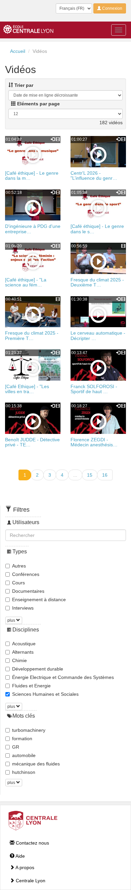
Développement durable (37, 669)
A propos (24, 867)
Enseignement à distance (39, 599)
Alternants (23, 652)
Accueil (17, 51)
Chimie (19, 660)
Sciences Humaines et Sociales (45, 694)
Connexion (111, 8)
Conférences (25, 574)
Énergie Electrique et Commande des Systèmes (63, 677)
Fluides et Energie (31, 685)
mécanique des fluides (36, 763)
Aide (19, 856)
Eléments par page (38, 103)
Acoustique (24, 643)
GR (15, 747)
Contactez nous (31, 843)
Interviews (23, 608)
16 (104, 475)
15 (89, 475)
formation (22, 738)
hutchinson (23, 772)
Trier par (23, 85)
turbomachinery (28, 730)
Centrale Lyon (29, 880)
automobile (24, 755)
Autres (19, 566)
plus (11, 620)
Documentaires (28, 591)
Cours (18, 582)
